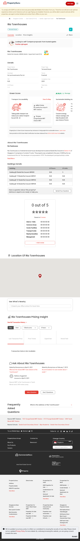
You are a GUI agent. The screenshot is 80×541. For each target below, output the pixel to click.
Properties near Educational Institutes (48, 507)
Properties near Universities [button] (47, 512)
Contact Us (34, 438)
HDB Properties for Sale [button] (48, 486)
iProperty (24, 471)
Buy (10, 327)
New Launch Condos (14, 509)
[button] (40, 276)
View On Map (47, 99)
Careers (10, 448)
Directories (29, 480)
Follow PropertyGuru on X (69, 431)
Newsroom (33, 442)
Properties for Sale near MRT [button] (31, 512)
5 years (43, 327)
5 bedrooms (28, 327)
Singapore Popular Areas (64, 506)
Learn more (62, 130)
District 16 (67, 151)
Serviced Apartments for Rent (64, 492)
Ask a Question (31, 392)
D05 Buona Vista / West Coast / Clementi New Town (65, 516)
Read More (11, 158)
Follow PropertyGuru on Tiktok (71, 431)
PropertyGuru (13, 480)
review (43, 217)
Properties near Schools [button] (47, 517)
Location (19, 35)
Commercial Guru (24, 454)
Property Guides (13, 486)
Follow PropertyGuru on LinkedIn (67, 431)
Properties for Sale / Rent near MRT (31, 507)
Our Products (12, 445)
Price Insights (27, 35)
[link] (40, 43)
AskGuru (11, 483)
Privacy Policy (20, 531)
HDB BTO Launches (14, 488)
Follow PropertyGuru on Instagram (61, 431)
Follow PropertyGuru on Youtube (64, 431)
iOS (31, 431)
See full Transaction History (17, 322)
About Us (10, 442)
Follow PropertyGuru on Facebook (58, 431)
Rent (17, 327)
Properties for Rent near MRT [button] (31, 517)
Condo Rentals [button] (64, 487)
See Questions (48, 392)
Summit (24, 464)
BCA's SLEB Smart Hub (54, 133)
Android (25, 431)
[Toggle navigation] (77, 4)
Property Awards (56, 456)
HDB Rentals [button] (63, 485)
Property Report (56, 463)
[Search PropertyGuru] (71, 447)
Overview (11, 35)
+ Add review (40, 242)
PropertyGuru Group (14, 438)
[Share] (70, 29)
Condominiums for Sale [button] (48, 490)
